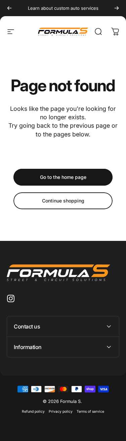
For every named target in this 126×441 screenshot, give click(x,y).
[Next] (116, 8)
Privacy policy (61, 411)
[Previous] (9, 8)
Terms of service (90, 411)
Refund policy (33, 411)
